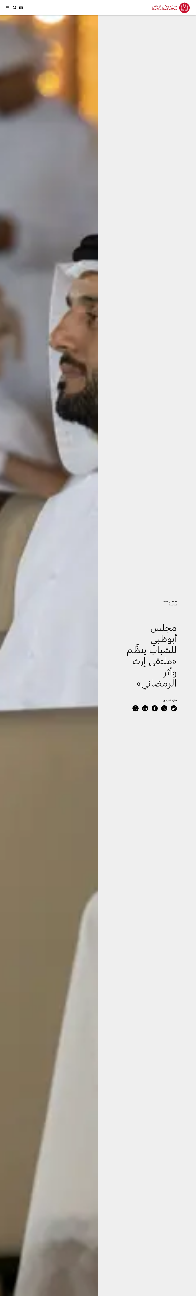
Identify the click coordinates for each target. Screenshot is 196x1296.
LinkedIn (145, 708)
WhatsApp (135, 708)
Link (174, 708)
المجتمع (173, 604)
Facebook (155, 708)
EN (21, 7)
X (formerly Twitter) (164, 708)
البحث (14, 7)
